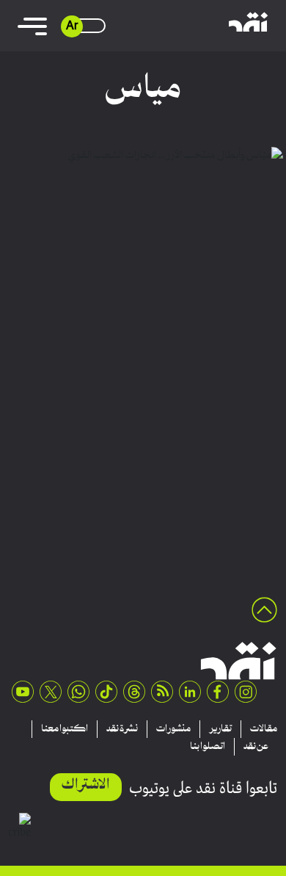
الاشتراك (86, 785)
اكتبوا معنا (64, 729)
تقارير (220, 729)
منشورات (173, 729)
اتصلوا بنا (207, 747)
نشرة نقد (122, 729)
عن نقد (255, 747)
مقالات (263, 729)
